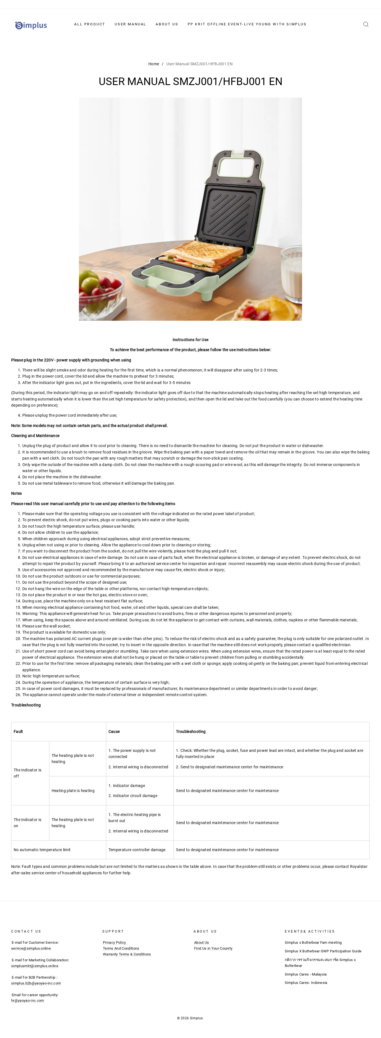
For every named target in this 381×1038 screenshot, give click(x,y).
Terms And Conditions (121, 948)
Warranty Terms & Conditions (127, 954)
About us (167, 24)
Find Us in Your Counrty (213, 948)
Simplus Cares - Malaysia (306, 974)
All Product (89, 24)
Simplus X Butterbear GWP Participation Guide (323, 951)
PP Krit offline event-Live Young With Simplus (247, 24)
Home (153, 64)
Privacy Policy (114, 942)
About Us (201, 942)
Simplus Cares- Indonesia (306, 983)
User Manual (130, 24)
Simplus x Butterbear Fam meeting (313, 942)
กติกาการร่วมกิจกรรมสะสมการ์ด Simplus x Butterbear (320, 963)
